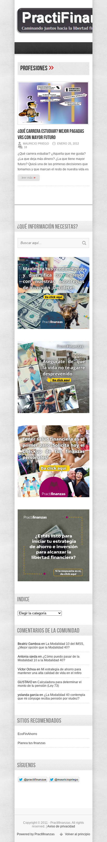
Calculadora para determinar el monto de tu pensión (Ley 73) (50, 684)
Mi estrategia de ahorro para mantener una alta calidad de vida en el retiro (50, 671)
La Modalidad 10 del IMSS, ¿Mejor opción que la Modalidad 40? (51, 645)
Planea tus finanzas (31, 743)
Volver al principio (77, 834)
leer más (29, 177)
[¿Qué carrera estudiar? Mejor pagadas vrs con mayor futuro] (53, 126)
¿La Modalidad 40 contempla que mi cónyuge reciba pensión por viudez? (51, 696)
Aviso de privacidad (61, 826)
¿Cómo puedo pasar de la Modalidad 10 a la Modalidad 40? (48, 658)
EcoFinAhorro (27, 734)
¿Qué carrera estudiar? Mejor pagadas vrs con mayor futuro (51, 134)
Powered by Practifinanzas (36, 834)
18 (25, 147)
